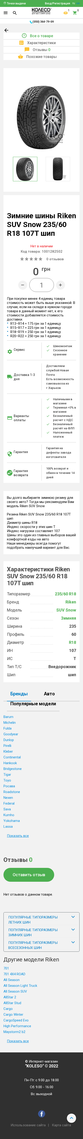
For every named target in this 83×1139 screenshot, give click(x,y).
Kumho (8, 815)
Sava (7, 809)
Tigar (7, 774)
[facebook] (41, 1114)
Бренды (19, 694)
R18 (72, 642)
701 (6, 968)
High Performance (17, 1026)
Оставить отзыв (29, 874)
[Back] (6, 31)
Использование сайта (28, 1125)
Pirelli (7, 746)
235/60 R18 (65, 593)
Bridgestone (12, 769)
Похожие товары (41, 57)
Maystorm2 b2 (14, 1032)
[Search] (14, 12)
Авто (49, 694)
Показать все (18, 836)
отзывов (55, 259)
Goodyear (10, 734)
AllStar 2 (9, 997)
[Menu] (5, 13)
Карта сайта (61, 1125)
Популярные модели (33, 703)
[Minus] (22, 285)
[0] (75, 13)
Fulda (7, 728)
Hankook (10, 763)
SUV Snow (66, 610)
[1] (65, 13)
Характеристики (41, 43)
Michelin (9, 723)
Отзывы (41, 50)
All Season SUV (15, 991)
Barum (8, 717)
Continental (12, 757)
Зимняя (68, 618)
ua (78, 3)
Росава (9, 786)
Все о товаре (41, 36)
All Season (11, 980)
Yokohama (11, 821)
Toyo (7, 780)
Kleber (8, 751)
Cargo (8, 1009)
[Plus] (60, 285)
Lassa (8, 826)
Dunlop (8, 740)
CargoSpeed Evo (16, 1020)
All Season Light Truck (20, 986)
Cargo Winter (13, 1014)
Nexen (8, 798)
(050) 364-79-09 (43, 21)
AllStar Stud (12, 1003)
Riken (70, 602)
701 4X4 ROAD (14, 974)
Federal (9, 803)
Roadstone (11, 792)
